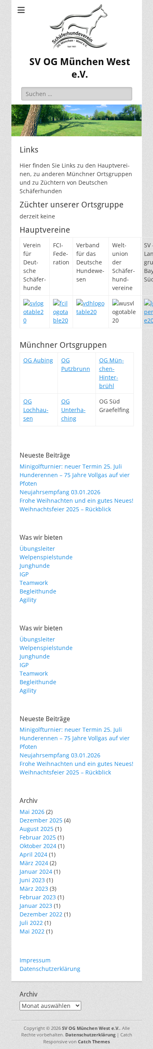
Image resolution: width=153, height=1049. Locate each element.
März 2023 (34, 888)
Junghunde (35, 565)
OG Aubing (38, 360)
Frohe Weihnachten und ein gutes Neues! (76, 500)
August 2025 (36, 829)
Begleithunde (38, 591)
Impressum (35, 960)
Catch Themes (94, 1041)
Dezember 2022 (41, 914)
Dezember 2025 (41, 820)
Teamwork (34, 583)
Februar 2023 (38, 897)
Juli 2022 (31, 923)
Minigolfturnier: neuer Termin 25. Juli (71, 466)
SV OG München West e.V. (91, 1028)
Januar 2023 (36, 905)
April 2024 (33, 854)
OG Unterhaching (73, 409)
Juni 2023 (32, 880)
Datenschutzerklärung (50, 969)
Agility (28, 600)
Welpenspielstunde (46, 557)
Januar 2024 (36, 871)
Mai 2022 (32, 931)
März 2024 (34, 863)
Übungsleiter (37, 548)
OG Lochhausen (36, 409)
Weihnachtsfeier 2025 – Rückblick (65, 509)
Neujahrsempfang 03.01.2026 (60, 492)
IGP (24, 574)
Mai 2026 (32, 812)
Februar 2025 (38, 837)
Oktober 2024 (38, 846)
